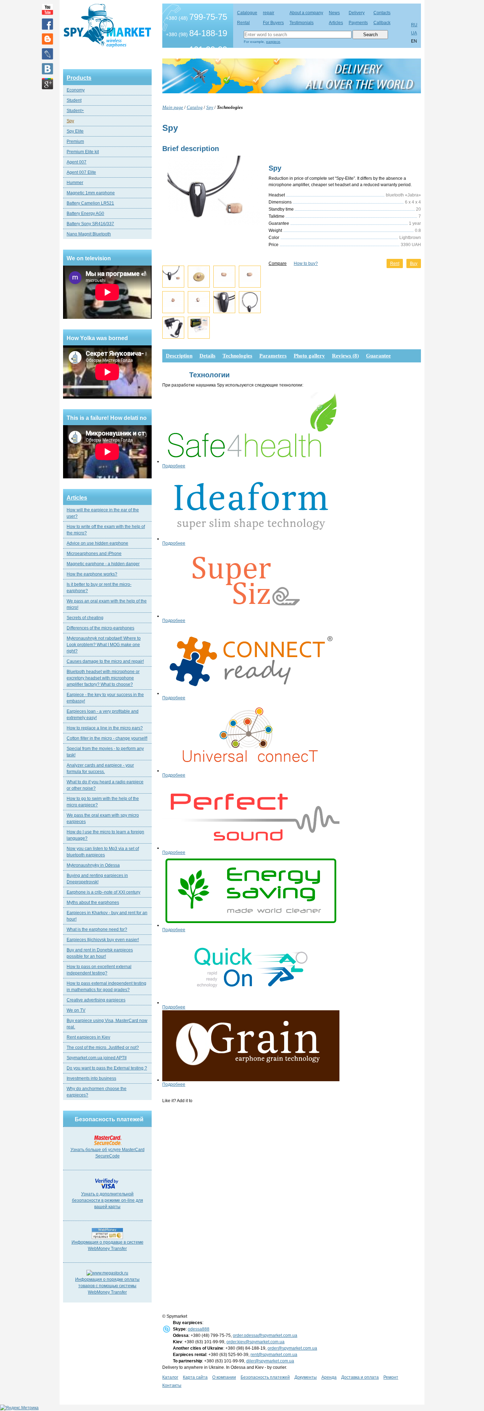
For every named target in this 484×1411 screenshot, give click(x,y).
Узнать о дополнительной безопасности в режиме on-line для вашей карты (107, 1200)
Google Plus (47, 83)
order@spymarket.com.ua (292, 1348)
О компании (224, 1377)
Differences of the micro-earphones (100, 628)
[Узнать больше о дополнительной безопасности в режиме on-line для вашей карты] (108, 1189)
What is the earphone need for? (97, 929)
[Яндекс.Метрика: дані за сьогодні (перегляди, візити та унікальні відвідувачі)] (19, 1408)
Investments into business (91, 1078)
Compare (278, 263)
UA (414, 32)
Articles (77, 498)
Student (74, 100)
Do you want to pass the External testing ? (107, 1068)
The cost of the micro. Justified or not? (103, 1047)
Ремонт (390, 1377)
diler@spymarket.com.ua (270, 1361)
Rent (394, 263)
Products (79, 78)
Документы (305, 1377)
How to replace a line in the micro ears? (105, 728)
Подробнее (173, 465)
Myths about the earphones (93, 902)
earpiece (273, 42)
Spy (70, 120)
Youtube (47, 9)
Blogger (47, 39)
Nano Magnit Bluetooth (89, 234)
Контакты (171, 1385)
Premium (75, 141)
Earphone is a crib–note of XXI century (103, 892)
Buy (413, 263)
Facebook (47, 24)
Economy (76, 90)
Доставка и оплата (360, 1377)
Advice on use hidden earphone (97, 543)
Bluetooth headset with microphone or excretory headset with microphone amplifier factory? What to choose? (103, 678)
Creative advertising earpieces (96, 1000)
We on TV (76, 1010)
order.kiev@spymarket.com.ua (255, 1341)
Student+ (75, 110)
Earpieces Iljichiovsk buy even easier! (103, 939)
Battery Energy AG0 (85, 213)
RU (414, 24)
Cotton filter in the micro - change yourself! (107, 738)
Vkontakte (47, 68)
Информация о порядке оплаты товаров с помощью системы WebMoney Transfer (107, 1286)
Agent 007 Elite (81, 172)
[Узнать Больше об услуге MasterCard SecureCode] (108, 1145)
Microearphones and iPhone (94, 553)
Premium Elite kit (83, 151)
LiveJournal (47, 54)
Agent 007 (76, 162)
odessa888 (198, 1329)
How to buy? (306, 263)
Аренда (329, 1377)
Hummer (75, 182)
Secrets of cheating (85, 617)
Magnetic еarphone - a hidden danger (103, 563)
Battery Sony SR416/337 (90, 223)
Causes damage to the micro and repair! (105, 661)
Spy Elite (75, 131)
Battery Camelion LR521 (90, 203)
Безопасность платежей (265, 1377)
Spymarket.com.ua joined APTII (96, 1057)
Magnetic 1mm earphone (91, 192)
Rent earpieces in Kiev (88, 1037)
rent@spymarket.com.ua (274, 1354)
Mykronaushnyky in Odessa (93, 865)
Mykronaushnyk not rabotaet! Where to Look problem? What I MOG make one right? (104, 645)
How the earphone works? (92, 574)
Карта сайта (195, 1377)
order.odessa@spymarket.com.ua (265, 1335)
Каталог (170, 1377)
